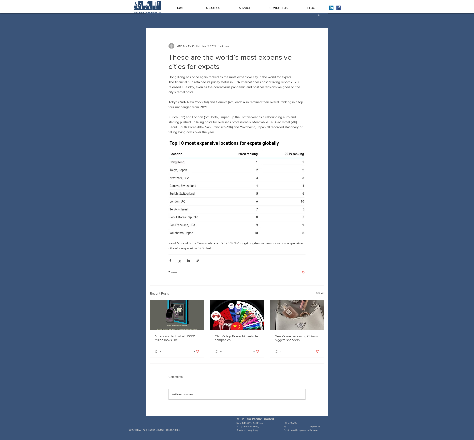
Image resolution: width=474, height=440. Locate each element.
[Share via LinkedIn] (188, 261)
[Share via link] (197, 261)
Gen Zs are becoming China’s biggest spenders (296, 338)
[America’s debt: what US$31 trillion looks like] (177, 315)
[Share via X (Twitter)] (179, 261)
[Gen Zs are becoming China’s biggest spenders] (297, 315)
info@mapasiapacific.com (304, 430)
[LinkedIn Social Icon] (331, 8)
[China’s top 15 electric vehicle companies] (237, 315)
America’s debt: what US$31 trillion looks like (175, 338)
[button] (212, 6)
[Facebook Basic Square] (338, 8)
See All (320, 292)
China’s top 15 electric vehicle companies (236, 338)
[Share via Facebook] (170, 261)
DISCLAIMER (173, 430)
